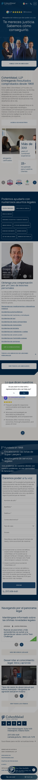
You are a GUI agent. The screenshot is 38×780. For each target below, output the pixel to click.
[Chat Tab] (19, 390)
